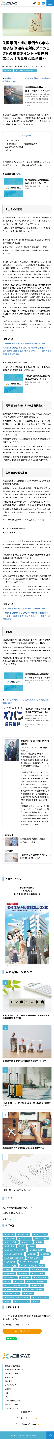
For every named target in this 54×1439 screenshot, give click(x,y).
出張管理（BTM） (41, 1278)
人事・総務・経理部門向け (26, 70)
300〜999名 (24, 1234)
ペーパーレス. (25, 1238)
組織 (7, 1301)
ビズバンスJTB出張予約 (30, 1262)
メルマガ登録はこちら (34, 3)
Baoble (19, 1281)
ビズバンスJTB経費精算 (34, 1289)
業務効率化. (38, 1285)
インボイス (27, 1242)
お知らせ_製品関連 (38, 1250)
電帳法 (8, 70)
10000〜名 (10, 1238)
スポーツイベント (22, 1301)
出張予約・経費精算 (12, 1365)
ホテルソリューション (12, 1373)
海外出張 (29, 1293)
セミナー (8, 1393)
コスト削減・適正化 (40, 1270)
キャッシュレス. (42, 1238)
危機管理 (24, 1273)
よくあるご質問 (10, 1385)
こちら (19, 174)
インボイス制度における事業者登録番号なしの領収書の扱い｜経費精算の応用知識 (27, 1016)
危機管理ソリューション (13, 1369)
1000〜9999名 (41, 1234)
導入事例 (8, 1381)
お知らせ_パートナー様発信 (15, 1250)
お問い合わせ (43, 3)
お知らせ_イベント (12, 1293)
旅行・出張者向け (11, 1213)
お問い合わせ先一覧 (13, 1400)
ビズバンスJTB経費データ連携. (16, 1285)
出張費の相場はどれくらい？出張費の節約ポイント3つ (24, 1061)
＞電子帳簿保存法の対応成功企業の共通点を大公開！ (24, 343)
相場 (7, 1281)
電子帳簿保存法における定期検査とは (22, 143)
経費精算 (33, 1254)
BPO (32, 1246)
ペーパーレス (38, 1273)
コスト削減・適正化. (12, 1289)
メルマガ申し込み (11, 1408)
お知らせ (8, 1389)
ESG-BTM (9, 1377)
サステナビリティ (21, 1270)
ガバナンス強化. (11, 1242)
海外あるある (10, 1262)
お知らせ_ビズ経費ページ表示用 (17, 1297)
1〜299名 (9, 1234)
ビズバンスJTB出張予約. (37, 1281)
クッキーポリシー (25, 1418)
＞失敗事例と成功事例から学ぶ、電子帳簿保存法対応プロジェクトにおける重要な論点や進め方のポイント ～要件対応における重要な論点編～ (27, 350)
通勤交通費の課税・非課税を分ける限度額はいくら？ (23, 1148)
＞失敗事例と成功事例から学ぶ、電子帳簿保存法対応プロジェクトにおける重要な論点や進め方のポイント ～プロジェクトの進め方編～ (27, 616)
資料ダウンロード (39, 3)
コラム (7, 1396)
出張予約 (26, 1278)
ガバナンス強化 (11, 1266)
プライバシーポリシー (25, 1424)
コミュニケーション (41, 1297)
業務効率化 (10, 1273)
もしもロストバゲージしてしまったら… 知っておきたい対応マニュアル (27, 1104)
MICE (5, 1218)
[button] (50, 3)
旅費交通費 (10, 1246)
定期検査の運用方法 (15, 147)
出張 (22, 1246)
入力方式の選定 (13, 140)
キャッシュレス (11, 1278)
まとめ (9, 150)
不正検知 (46, 1254)
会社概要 (25, 1412)
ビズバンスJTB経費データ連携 (33, 1266)
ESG (7, 1270)
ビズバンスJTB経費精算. (14, 1254)
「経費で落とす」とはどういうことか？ (17, 1190)
